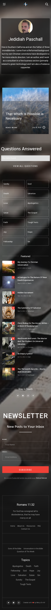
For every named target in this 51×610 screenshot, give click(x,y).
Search (47, 2)
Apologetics (17, 566)
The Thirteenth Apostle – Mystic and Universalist (31, 370)
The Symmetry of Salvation (29, 308)
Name (4, 440)
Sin (38, 575)
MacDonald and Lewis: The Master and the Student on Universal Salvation (32, 341)
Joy (30, 296)
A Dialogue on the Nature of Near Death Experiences (32, 279)
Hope (31, 571)
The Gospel (30, 375)
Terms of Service (41, 478)
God (29, 357)
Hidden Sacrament (25, 292)
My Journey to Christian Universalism (28, 264)
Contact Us (25, 529)
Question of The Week (25, 552)
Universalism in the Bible (33, 549)
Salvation (31, 311)
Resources (31, 526)
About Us (20, 526)
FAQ (39, 526)
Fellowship (15, 571)
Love (13, 575)
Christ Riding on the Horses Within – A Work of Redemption (33, 325)
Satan (32, 575)
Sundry (30, 347)
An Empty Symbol (25, 354)
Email (5, 452)
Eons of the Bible (14, 549)
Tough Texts (25, 584)
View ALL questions (25, 166)
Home (12, 526)
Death (29, 283)
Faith (29, 268)
